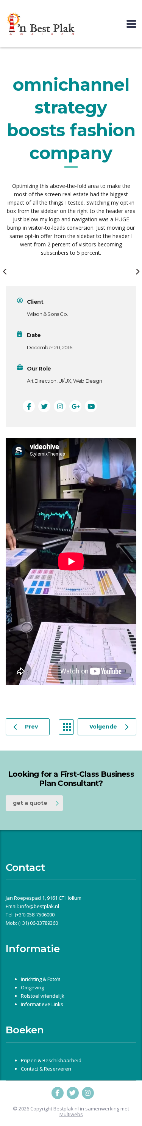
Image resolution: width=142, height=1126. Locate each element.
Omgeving (32, 987)
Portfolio (66, 727)
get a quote (30, 803)
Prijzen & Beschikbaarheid (51, 1060)
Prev (31, 726)
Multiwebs (71, 1114)
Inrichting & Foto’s (41, 979)
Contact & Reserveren (46, 1068)
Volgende (103, 726)
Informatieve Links (42, 1004)
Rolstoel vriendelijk (42, 995)
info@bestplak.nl (39, 906)
